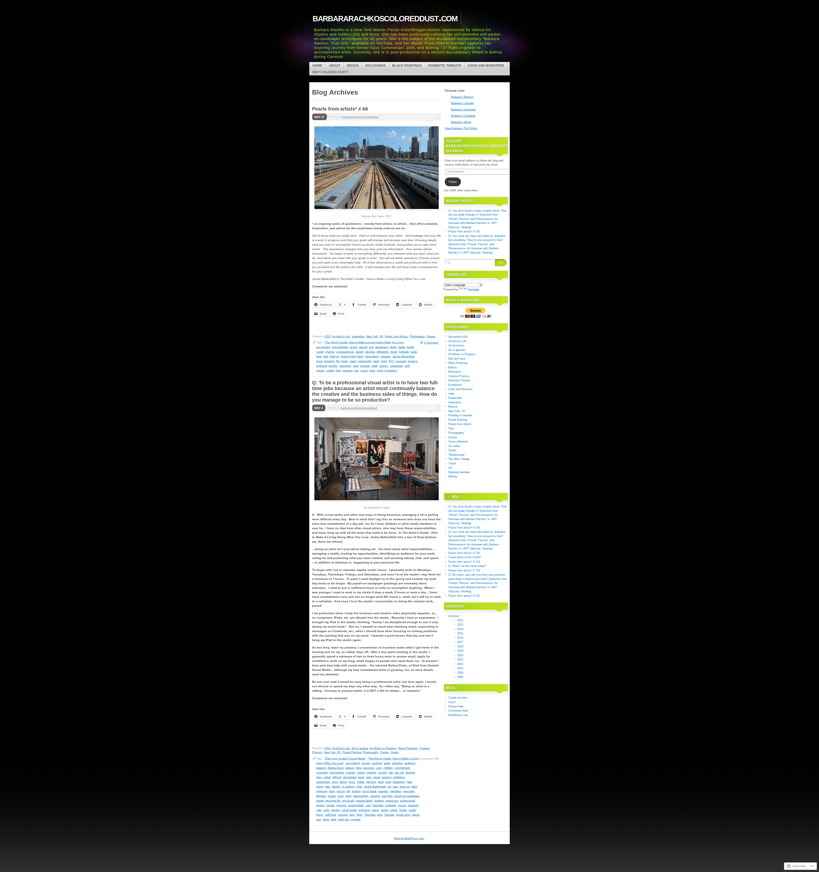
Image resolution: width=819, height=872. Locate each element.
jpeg (395, 786)
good (381, 782)
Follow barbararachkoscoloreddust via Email (477, 146)
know (319, 361)
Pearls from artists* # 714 (464, 561)
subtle (330, 370)
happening (399, 782)
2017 (460, 642)
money (332, 796)
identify (336, 786)
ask (371, 347)
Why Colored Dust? (330, 72)
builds (410, 347)
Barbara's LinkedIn (462, 103)
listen (344, 361)
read (355, 366)
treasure (348, 370)
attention (397, 763)
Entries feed (455, 706)
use (356, 370)
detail (327, 777)
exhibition (399, 777)
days (319, 777)
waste (415, 814)
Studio (395, 752)
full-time (371, 782)
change (329, 351)
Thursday (369, 814)
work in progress (387, 370)
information (372, 356)
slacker (335, 810)
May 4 (318, 408)
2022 (460, 664)
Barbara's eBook (461, 122)
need (348, 796)
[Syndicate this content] (448, 497)
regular (331, 805)
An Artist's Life (341, 336)
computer (322, 772)
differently (383, 351)
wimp (326, 819)
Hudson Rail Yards (352, 356)
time (338, 370)
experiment (323, 782)
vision (364, 370)
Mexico (452, 406)
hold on (334, 356)
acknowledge (340, 347)
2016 (460, 637)
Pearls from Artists (396, 336)
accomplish (323, 347)
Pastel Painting (352, 752)
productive (392, 800)
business (369, 768)
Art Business (456, 345)
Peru (451, 428)
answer (366, 763)
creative (371, 772)
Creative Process (459, 376)
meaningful (364, 361)
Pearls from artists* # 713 (464, 570)
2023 (460, 668)
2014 (460, 629)
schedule (390, 805)
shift (407, 366)
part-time (387, 796)
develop (370, 351)
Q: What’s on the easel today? (467, 566)
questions (345, 366)
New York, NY (374, 336)
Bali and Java (456, 358)
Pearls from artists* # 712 (464, 595)
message (408, 791)
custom (382, 772)
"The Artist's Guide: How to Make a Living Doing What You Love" (364, 342)
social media (349, 810)
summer (343, 814)
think (359, 814)
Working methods (459, 472)
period (320, 800)
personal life (332, 800)
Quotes (431, 336)
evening (386, 777)
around (363, 347)
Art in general (359, 748)
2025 (460, 677)
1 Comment (431, 342)
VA (450, 467)
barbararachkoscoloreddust (360, 117)
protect (320, 805)
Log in (452, 701)
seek (375, 366)
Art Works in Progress (383, 748)
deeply (360, 351)
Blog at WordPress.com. (409, 838)
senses (383, 366)
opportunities (361, 796)
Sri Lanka (454, 446)
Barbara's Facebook (463, 115)
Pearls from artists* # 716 (464, 231)
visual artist (403, 814)
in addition (348, 786)
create (361, 772)
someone (364, 810)
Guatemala (455, 397)
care (379, 768)
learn (332, 791)
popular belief (364, 800)
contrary (350, 772)
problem (379, 800)
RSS (455, 497)
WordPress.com (458, 715)
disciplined (349, 777)
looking (356, 791)
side (318, 810)
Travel (452, 463)
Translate (473, 289)
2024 (460, 672)
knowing (329, 361)
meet (376, 361)
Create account (457, 697)
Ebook (353, 65)
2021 (460, 659)
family (343, 782)
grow (388, 782)
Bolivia (452, 367)
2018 (460, 646)
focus (352, 782)
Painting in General (460, 415)
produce (412, 361)
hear (318, 356)
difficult (336, 777)
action (353, 347)
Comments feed (458, 710)
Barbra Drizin (336, 768)
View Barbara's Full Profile (461, 128)
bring (359, 768)
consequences (345, 351)
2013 (328, 336)
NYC (391, 361)
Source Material (458, 441)
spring (393, 810)
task (352, 814)
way (318, 819)
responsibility (356, 805)
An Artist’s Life (457, 341)
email (376, 777)
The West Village (458, 459)
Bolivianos (376, 65)
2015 (460, 633)
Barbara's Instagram (463, 109)
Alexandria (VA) (458, 336)
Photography (417, 336)
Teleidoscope (456, 454)
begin (393, 347)
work (334, 819)
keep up (405, 786)
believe (349, 768)
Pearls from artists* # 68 (340, 109)
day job (399, 772)
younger (356, 819)
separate (413, 805)
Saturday (377, 805)
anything (377, 763)
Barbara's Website (462, 97)
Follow (453, 181)
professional (407, 800)
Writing (452, 476)
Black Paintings (407, 65)
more (340, 796)
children (388, 768)
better (401, 347)
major (353, 361)
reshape (365, 366)
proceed (401, 361)
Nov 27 (319, 117)
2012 (460, 620)
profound (321, 366)
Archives (453, 616)
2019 (460, 650)
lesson (341, 791)
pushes (333, 366)
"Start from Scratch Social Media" (345, 758)
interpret (385, 356)
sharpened (396, 366)
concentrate (336, 772)
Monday (321, 796)
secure (402, 805)
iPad (359, 786)
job (389, 786)
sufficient (330, 814)
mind (384, 361)
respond (341, 805)
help (325, 356)
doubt (393, 351)
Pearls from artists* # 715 (464, 553)
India (451, 393)
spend (384, 810)
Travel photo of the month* (464, 557)
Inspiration (358, 336)
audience (409, 763)
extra (335, 782)
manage (383, 791)
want (372, 370)
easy (369, 777)
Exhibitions (455, 384)
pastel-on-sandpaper (406, 796)
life (338, 361)
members (395, 791)
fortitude (404, 351)
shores (320, 370)
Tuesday (389, 814)
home (319, 786)
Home (317, 65)
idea (327, 786)
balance (321, 768)
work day (343, 819)
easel (361, 777)
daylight (410, 772)
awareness (381, 347)
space (375, 810)
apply (387, 763)
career (320, 351)
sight (326, 810)
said (368, 805)
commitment (402, 768)
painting (375, 796)
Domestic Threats (444, 65)
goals (414, 351)
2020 (460, 655)
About (334, 65)
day (391, 772)
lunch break (369, 791)
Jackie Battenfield (403, 356)
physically (348, 800)
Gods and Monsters (486, 65)
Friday (360, 782)
